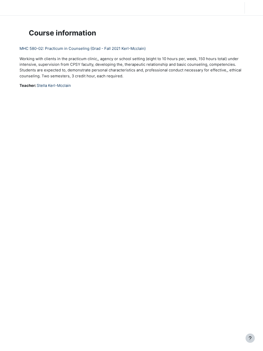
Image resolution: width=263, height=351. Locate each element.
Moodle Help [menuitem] (99, 7)
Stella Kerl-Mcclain (54, 85)
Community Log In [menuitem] (67, 7)
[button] (207, 7)
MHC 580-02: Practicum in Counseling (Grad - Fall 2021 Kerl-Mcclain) (83, 48)
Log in (253, 7)
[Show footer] (250, 338)
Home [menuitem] (41, 7)
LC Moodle (15, 7)
